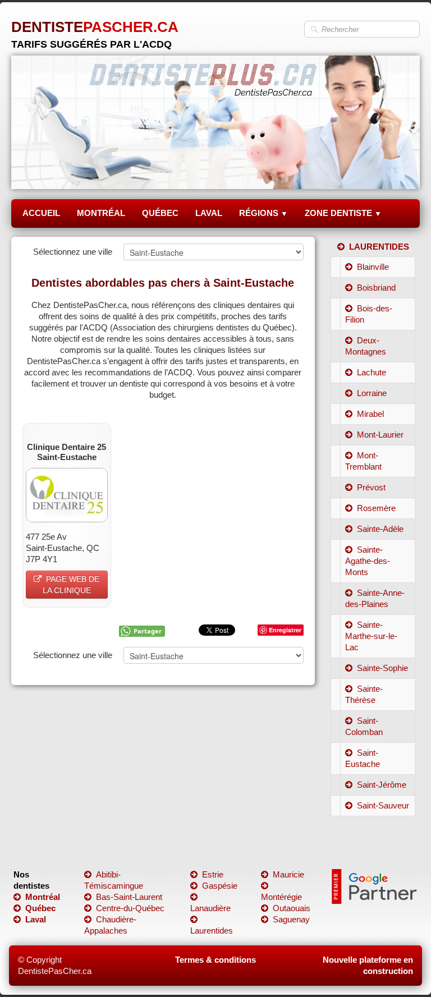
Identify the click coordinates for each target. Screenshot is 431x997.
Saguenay (291, 919)
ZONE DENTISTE (343, 213)
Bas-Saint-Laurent (129, 897)
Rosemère (376, 508)
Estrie (212, 874)
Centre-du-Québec (130, 908)
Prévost (371, 487)
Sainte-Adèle (380, 529)
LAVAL (208, 213)
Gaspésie (219, 885)
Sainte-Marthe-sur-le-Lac (371, 636)
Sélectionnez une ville (72, 251)
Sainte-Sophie (382, 668)
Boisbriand (376, 287)
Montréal (42, 897)
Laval (35, 919)
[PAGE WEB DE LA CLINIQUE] (67, 494)
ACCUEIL (41, 213)
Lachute (371, 372)
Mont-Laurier (380, 434)
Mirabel (370, 414)
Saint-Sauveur (383, 805)
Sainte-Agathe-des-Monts (367, 561)
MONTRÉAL (101, 213)
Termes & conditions (215, 959)
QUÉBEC (160, 213)
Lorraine (372, 393)
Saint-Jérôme (381, 784)
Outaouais (291, 908)
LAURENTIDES (379, 246)
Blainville (373, 267)
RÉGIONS (263, 213)
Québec (40, 908)
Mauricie (288, 874)
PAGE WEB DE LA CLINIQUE (71, 585)
